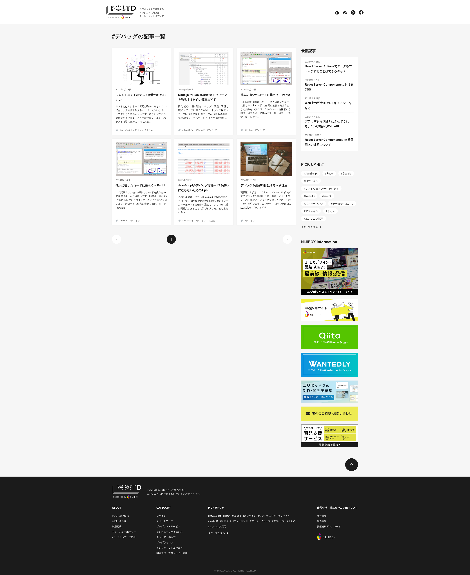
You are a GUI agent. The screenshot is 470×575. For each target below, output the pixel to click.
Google (347, 173)
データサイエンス (342, 203)
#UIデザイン (249, 515)
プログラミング (164, 542)
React (330, 173)
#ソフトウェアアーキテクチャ (274, 515)
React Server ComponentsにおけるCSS (329, 86)
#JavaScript (214, 515)
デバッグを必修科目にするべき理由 (264, 185)
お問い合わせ (119, 521)
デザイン (161, 515)
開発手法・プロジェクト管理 (171, 553)
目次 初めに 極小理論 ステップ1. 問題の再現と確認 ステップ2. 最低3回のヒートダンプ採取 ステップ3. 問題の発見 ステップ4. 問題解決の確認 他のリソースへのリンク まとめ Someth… (203, 111)
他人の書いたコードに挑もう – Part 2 (265, 95)
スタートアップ (164, 521)
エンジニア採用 (314, 218)
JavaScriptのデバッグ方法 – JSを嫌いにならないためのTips (203, 187)
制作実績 (321, 521)
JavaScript (126, 129)
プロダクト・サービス (168, 526)
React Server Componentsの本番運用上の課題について (329, 142)
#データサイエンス (260, 521)
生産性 (327, 196)
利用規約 (117, 526)
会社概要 (321, 515)
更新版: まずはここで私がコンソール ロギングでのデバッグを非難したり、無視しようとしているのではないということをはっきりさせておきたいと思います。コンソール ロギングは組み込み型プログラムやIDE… (266, 199)
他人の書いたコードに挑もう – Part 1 (140, 185)
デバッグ (139, 129)
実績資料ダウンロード (329, 526)
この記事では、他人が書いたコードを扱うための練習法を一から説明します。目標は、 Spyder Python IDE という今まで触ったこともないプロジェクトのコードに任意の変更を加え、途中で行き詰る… (141, 199)
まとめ (149, 129)
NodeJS (201, 129)
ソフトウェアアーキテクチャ (322, 188)
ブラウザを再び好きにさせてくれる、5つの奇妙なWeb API (327, 123)
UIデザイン (311, 181)
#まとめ (291, 521)
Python (249, 129)
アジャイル (311, 211)
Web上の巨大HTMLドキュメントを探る (328, 105)
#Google (236, 515)
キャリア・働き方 (166, 537)
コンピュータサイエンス (169, 531)
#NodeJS (213, 521)
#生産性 (224, 521)
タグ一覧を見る (309, 227)
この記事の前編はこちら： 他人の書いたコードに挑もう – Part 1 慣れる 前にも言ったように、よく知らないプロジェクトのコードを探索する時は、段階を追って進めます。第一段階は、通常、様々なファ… (266, 109)
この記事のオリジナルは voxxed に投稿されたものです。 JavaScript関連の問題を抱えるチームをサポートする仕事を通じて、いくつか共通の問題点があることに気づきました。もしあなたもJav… (203, 204)
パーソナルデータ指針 (124, 537)
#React (226, 515)
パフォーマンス (314, 203)
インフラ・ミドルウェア (169, 547)
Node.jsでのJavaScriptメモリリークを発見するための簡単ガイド (202, 97)
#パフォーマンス (239, 521)
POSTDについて (121, 515)
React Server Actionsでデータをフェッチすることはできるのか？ (328, 68)
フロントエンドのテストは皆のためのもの (141, 97)
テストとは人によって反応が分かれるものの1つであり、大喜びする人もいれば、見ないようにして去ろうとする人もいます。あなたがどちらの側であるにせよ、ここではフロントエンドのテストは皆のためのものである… (141, 113)
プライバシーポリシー (124, 531)
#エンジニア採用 (217, 526)
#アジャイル (278, 521)
